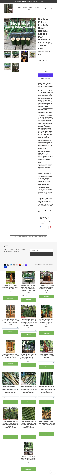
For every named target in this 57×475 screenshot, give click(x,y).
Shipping (23, 249)
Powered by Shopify (49, 264)
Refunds (11, 249)
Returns (17, 249)
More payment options (45, 78)
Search (5, 249)
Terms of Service (8, 251)
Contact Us (16, 251)
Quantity (40, 63)
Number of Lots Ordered (43, 58)
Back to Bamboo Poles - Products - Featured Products (29, 236)
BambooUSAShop (41, 264)
